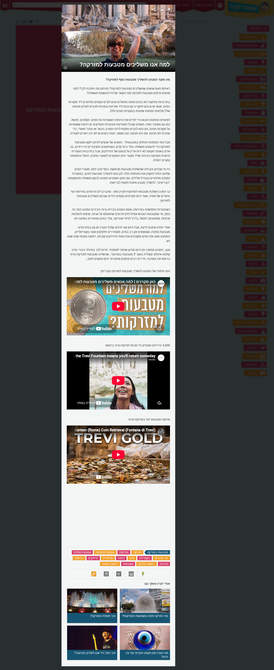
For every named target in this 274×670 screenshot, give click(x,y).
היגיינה (164, 563)
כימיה (121, 558)
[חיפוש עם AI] (169, 10)
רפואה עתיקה (146, 563)
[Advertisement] (221, 61)
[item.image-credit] (65, 67)
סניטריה (108, 558)
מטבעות (128, 563)
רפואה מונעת (110, 563)
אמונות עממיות (105, 552)
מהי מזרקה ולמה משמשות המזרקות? (145, 616)
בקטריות (144, 558)
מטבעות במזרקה (157, 552)
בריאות (79, 558)
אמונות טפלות (82, 552)
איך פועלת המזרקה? (102, 616)
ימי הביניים (161, 558)
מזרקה (137, 552)
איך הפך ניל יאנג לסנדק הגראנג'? (94, 653)
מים (132, 558)
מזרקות (123, 552)
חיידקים (93, 558)
